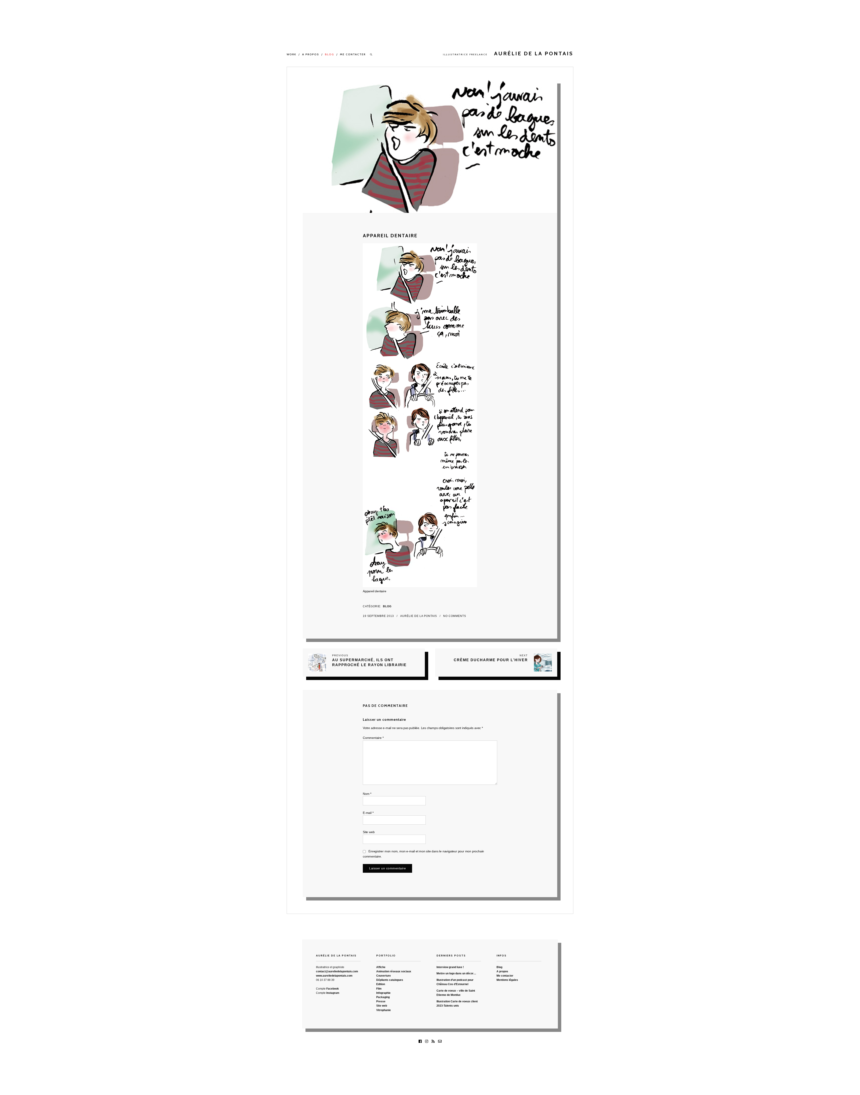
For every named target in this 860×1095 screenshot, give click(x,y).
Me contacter (353, 54)
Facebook (332, 988)
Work (291, 54)
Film (379, 988)
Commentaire (373, 738)
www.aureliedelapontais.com (334, 975)
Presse (380, 1001)
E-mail (368, 813)
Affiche (380, 967)
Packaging (383, 997)
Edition (380, 984)
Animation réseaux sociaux (393, 971)
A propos (310, 54)
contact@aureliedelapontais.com (337, 971)
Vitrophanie (383, 1010)
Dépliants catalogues (389, 980)
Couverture (383, 975)
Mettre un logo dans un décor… (456, 973)
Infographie (383, 992)
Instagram (332, 992)
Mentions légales (507, 980)
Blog (329, 54)
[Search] (371, 54)
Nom (367, 794)
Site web (368, 832)
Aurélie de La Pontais (419, 616)
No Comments (454, 616)
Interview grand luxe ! (450, 967)
